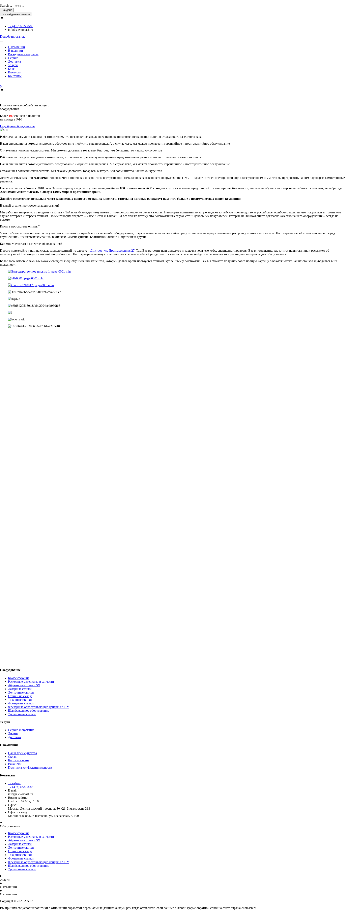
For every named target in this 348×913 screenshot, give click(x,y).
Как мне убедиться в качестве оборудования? (31, 243)
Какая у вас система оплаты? (20, 226)
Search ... (6, 5)
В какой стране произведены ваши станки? (29, 205)
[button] (174, 205)
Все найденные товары (16, 14)
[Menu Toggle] (1, 41)
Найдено (7, 9)
